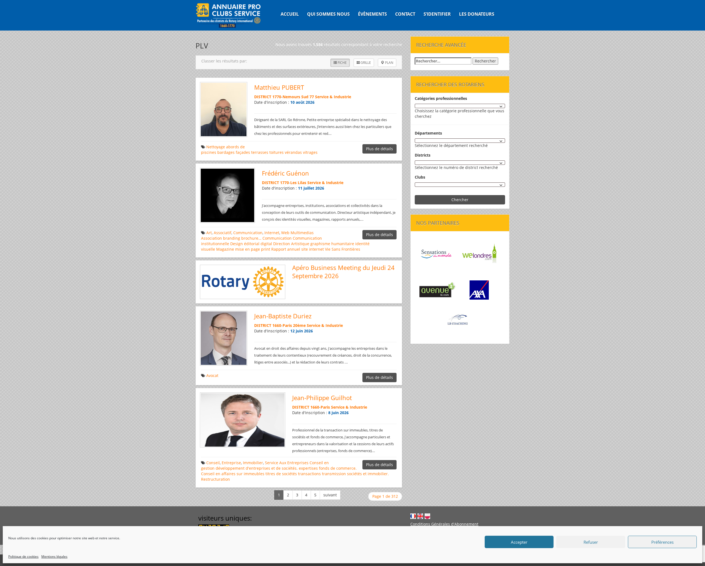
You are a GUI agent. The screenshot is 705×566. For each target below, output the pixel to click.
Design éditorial (244, 243)
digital (266, 243)
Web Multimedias (297, 232)
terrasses (259, 152)
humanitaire (342, 243)
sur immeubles (250, 473)
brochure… (251, 238)
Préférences (662, 542)
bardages (226, 152)
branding (231, 238)
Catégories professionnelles (441, 98)
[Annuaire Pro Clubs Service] (232, 15)
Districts (422, 155)
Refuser (591, 542)
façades (243, 152)
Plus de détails (379, 148)
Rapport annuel (285, 249)
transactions (309, 473)
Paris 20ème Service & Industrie (313, 325)
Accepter (519, 542)
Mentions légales (54, 556)
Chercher (459, 199)
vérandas (293, 152)
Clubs (420, 177)
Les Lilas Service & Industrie (316, 182)
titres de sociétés (281, 473)
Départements (428, 133)
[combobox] (460, 106)
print (265, 249)
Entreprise (231, 462)
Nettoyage (215, 146)
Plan (388, 62)
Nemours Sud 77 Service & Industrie (317, 96)
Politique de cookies (23, 556)
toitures (276, 152)
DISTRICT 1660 (267, 325)
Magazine (225, 249)
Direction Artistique (291, 243)
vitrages (310, 152)
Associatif (222, 232)
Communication (247, 232)
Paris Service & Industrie (344, 407)
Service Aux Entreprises (286, 462)
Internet (271, 232)
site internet (312, 249)
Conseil (213, 462)
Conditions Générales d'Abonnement (444, 524)
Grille (365, 62)
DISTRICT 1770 (267, 96)
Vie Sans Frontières (342, 249)
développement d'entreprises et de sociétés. (257, 468)
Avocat (212, 375)
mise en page (247, 249)
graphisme (320, 243)
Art (209, 232)
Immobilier (253, 462)
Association (211, 238)
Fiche (342, 62)
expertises (308, 468)
